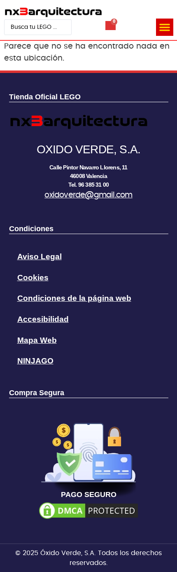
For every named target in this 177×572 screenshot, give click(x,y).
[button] (164, 27)
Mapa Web (37, 340)
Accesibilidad (43, 319)
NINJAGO (35, 360)
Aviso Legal (39, 256)
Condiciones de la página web (74, 298)
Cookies (33, 277)
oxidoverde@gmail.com (88, 195)
